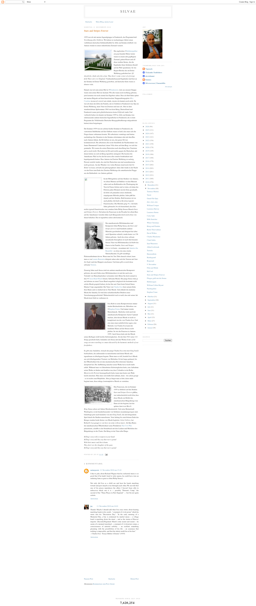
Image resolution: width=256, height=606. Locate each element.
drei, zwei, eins (152, 202)
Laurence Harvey (153, 209)
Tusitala (150, 250)
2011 (147, 178)
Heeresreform (151, 254)
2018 (147, 154)
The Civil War (127, 425)
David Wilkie (152, 233)
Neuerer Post (88, 579)
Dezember (151, 185)
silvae (128, 11)
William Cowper (153, 205)
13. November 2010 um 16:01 (107, 506)
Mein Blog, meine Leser (104, 22)
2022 (147, 140)
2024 (147, 133)
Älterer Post (134, 579)
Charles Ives (118, 287)
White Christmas (153, 222)
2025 (147, 130)
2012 (147, 175)
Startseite (88, 22)
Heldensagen (151, 281)
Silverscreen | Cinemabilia (155, 83)
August (150, 303)
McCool (150, 271)
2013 (147, 171)
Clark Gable (151, 240)
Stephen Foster (114, 309)
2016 (147, 161)
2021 (147, 144)
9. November (151, 264)
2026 (147, 126)
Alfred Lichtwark (153, 247)
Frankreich (114, 90)
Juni (149, 310)
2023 (147, 137)
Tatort (149, 195)
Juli (149, 307)
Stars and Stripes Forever (156, 275)
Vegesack (148, 69)
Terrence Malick (153, 191)
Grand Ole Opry (152, 198)
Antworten (94, 498)
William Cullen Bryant (155, 285)
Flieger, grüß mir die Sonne (156, 278)
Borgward (150, 261)
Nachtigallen (151, 288)
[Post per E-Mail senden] (106, 454)
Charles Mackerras (153, 236)
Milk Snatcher (152, 219)
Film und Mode (152, 268)
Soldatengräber (131, 51)
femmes (148, 79)
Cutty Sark (151, 216)
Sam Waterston (152, 243)
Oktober (151, 296)
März (150, 321)
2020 (147, 147)
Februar (150, 324)
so (130, 203)
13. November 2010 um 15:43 (110, 470)
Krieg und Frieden (153, 226)
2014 (147, 168)
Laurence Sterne (153, 212)
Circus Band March (96, 278)
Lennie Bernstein (99, 259)
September (152, 300)
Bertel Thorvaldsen (154, 229)
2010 (147, 182)
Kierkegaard (151, 257)
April (150, 317)
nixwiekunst (149, 76)
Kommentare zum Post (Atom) (104, 584)
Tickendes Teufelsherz (153, 72)
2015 (147, 164)
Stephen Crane (152, 292)
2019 (147, 151)
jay (91, 506)
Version (93, 265)
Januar (150, 327)
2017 (147, 158)
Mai (149, 314)
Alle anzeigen (168, 87)
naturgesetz (94, 470)
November (151, 188)
